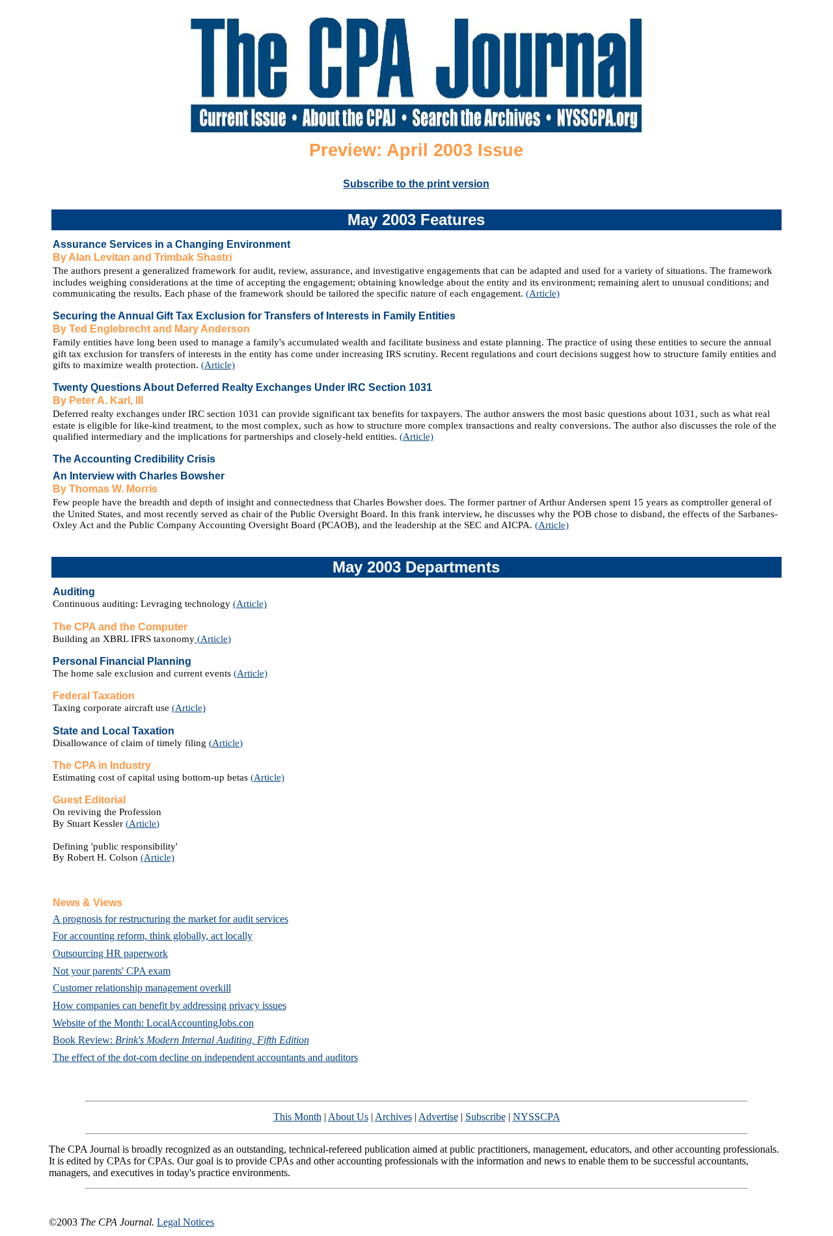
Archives (393, 1116)
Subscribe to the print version (416, 183)
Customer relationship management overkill (142, 987)
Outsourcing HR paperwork (110, 953)
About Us (348, 1116)
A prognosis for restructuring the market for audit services (170, 918)
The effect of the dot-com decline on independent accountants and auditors (205, 1057)
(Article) (543, 293)
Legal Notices (185, 1222)
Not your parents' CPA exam (112, 970)
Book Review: (181, 1039)
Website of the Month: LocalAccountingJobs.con (153, 1022)
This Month (297, 1116)
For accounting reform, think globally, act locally (153, 935)
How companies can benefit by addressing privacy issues (169, 1005)
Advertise (438, 1116)
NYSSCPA (536, 1116)
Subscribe (485, 1116)
